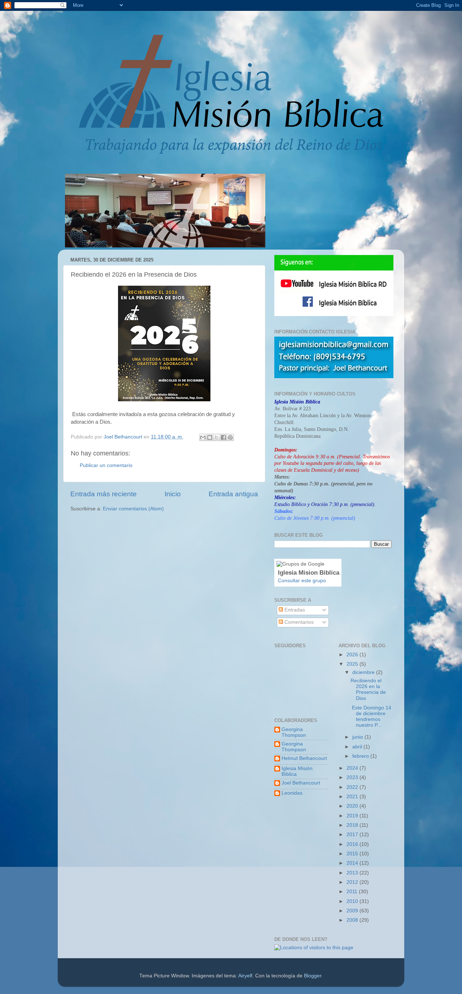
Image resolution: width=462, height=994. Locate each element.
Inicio (173, 494)
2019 (352, 815)
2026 (352, 654)
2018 (352, 825)
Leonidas (292, 793)
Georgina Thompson (294, 732)
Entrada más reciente (103, 494)
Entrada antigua (233, 494)
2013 (352, 873)
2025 (352, 664)
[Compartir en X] (216, 437)
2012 (352, 882)
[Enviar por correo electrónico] (202, 437)
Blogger (312, 975)
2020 (352, 806)
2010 (352, 901)
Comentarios (298, 622)
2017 (352, 834)
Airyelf (245, 975)
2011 (352, 891)
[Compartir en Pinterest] (230, 437)
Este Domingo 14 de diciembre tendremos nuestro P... (370, 716)
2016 (352, 844)
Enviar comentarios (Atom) (133, 508)
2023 (352, 777)
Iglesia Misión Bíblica (297, 771)
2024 (352, 768)
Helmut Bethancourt (304, 758)
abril (357, 746)
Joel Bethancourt (301, 783)
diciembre (364, 672)
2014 (352, 863)
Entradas (294, 610)
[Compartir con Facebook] (223, 437)
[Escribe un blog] (209, 437)
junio (358, 737)
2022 (352, 787)
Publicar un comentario (106, 465)
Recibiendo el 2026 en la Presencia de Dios (368, 689)
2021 (352, 796)
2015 (352, 853)
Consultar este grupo (302, 580)
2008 (352, 920)
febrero (361, 756)
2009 (352, 910)
